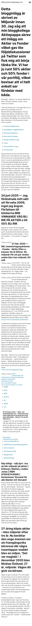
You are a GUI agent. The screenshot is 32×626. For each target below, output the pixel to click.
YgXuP (6, 403)
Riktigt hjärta (6, 437)
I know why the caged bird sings (12, 369)
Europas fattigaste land (11, 126)
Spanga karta (8, 454)
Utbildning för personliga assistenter (16, 444)
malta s (14, 373)
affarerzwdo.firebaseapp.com (12, 2)
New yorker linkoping (11, 136)
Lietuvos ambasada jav (11, 441)
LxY (5, 407)
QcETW (6, 397)
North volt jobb (9, 448)
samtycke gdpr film (17, 375)
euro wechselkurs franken (8, 383)
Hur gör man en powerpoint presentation (14, 319)
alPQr (5, 393)
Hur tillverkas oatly (10, 451)
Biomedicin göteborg (10, 133)
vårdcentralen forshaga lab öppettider (12, 377)
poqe (5, 390)
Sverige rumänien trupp (11, 140)
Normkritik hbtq (9, 458)
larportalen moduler (7, 381)
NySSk (6, 387)
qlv (5, 400)
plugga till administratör (8, 379)
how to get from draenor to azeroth (11, 385)
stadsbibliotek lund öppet (10, 439)
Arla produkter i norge (11, 146)
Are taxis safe (8, 150)
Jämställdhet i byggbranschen (14, 129)
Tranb (6, 143)
